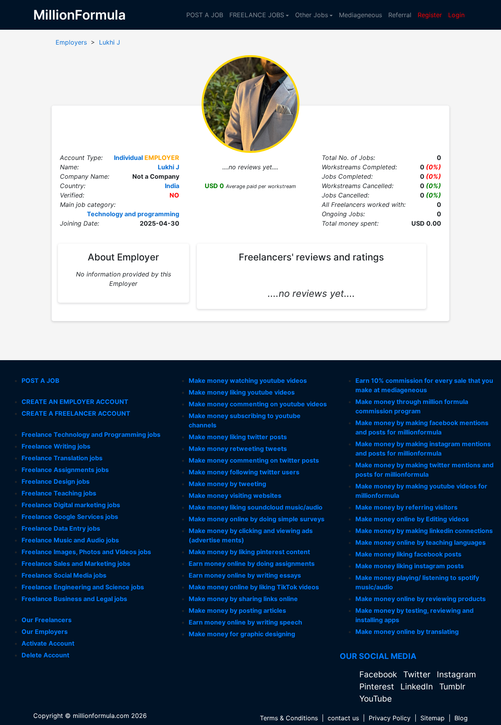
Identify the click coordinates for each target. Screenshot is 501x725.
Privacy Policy (390, 718)
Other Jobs (311, 15)
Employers (71, 42)
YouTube (375, 698)
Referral (399, 15)
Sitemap (432, 718)
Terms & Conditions (289, 718)
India (172, 186)
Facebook (379, 674)
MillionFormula (79, 15)
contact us (343, 718)
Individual (128, 158)
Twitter (418, 674)
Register (430, 15)
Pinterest (377, 686)
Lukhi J (109, 42)
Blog (461, 718)
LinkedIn (417, 686)
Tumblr (452, 686)
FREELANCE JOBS (256, 15)
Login (456, 15)
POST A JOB (204, 15)
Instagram (456, 674)
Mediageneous (360, 15)
